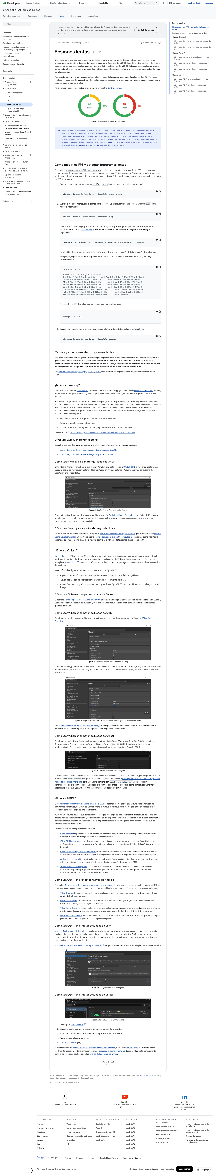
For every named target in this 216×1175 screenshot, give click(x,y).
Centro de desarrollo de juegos (21, 10)
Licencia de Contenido (147, 1075)
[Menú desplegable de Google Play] (112, 3)
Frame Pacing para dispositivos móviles (112, 537)
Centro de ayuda (115, 88)
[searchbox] (17, 24)
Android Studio (195, 3)
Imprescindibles (33, 3)
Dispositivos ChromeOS (105, 1132)
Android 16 (130, 1128)
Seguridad (41, 1132)
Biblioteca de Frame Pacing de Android (117, 534)
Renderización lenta (116, 145)
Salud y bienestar (73, 1132)
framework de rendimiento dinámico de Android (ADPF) (81, 804)
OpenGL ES (71, 562)
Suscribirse (184, 1169)
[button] (15, 71)
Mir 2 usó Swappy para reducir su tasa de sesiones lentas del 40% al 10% (102, 432)
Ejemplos (48, 16)
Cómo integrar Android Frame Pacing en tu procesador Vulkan (87, 454)
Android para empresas (46, 1128)
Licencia (51, 1169)
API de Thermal (66, 834)
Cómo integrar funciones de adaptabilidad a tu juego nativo (91, 885)
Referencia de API (163, 1134)
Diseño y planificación (60, 3)
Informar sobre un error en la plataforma (197, 1125)
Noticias (40, 1140)
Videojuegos (71, 1124)
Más (120, 3)
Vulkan (91, 372)
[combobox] (146, 3)
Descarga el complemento (110, 1051)
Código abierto (42, 1136)
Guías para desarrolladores (167, 1130)
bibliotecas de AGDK (143, 390)
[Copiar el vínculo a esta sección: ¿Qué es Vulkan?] (80, 550)
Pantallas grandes (103, 1124)
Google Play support (194, 1136)
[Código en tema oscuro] (156, 191)
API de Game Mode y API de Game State (78, 852)
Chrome (79, 1158)
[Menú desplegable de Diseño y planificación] (73, 3)
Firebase (91, 1158)
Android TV (100, 1140)
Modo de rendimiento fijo (71, 859)
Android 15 (130, 1132)
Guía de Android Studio (165, 1126)
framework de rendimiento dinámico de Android (93, 1048)
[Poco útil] (159, 43)
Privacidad (70, 1140)
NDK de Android (162, 1142)
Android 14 (130, 1136)
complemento (77, 1024)
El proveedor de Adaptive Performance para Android (78, 945)
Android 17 (130, 1124)
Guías (61, 16)
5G (67, 1144)
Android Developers (62, 43)
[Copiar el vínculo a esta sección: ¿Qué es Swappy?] (82, 385)
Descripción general (12, 16)
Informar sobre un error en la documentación (197, 1131)
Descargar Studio (163, 1138)
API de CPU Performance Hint (73, 841)
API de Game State (68, 908)
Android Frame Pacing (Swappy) (72, 372)
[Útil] (156, 43)
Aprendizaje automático (76, 1128)
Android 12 (130, 1144)
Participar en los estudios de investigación (197, 1141)
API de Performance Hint (71, 915)
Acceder (209, 3)
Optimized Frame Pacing (120, 515)
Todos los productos (131, 1158)
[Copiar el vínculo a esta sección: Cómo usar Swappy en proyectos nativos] (101, 440)
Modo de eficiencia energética (73, 866)
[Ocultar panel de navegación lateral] (30, 1170)
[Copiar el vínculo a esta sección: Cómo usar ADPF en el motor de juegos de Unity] (114, 925)
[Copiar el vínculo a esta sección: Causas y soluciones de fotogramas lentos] (117, 352)
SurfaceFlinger (128, 130)
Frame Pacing (83, 390)
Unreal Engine (132, 1048)
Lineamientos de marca (66, 1169)
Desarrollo (83, 3)
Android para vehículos (105, 1136)
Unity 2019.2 (129, 467)
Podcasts (40, 1148)
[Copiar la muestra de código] (159, 191)
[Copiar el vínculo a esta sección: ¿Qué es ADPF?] (78, 798)
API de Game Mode (68, 900)
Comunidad (93, 16)
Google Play (103, 3)
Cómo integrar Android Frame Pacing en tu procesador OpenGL (88, 450)
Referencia (76, 16)
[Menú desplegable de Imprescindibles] (43, 3)
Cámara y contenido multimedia (79, 1136)
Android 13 (130, 1140)
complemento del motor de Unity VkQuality (79, 726)
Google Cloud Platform (109, 1158)
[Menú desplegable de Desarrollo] (91, 3)
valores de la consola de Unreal (103, 1054)
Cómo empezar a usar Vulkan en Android (82, 600)
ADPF (98, 372)
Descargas (32, 16)
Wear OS (100, 1128)
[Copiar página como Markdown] (100, 52)
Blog (38, 1144)
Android (40, 1124)
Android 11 (130, 1148)
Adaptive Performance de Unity (69, 931)
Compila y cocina (67, 1042)
